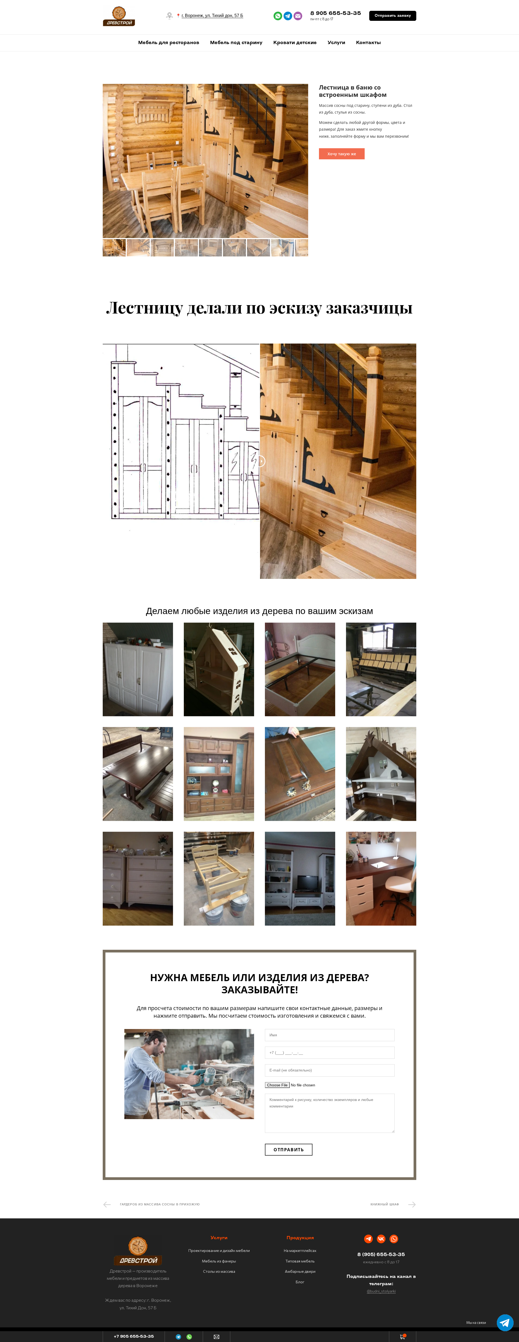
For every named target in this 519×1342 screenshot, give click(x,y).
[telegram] (288, 16)
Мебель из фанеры (219, 1261)
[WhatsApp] (189, 1336)
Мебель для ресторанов (168, 43)
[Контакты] (216, 1336)
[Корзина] (402, 1337)
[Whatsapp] (394, 1239)
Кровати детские (295, 43)
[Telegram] (368, 1239)
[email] (298, 16)
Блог (300, 1282)
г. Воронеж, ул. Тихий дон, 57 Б (212, 15)
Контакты (368, 43)
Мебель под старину (236, 43)
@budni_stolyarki (381, 1291)
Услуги (336, 43)
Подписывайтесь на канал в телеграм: (381, 1280)
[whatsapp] (278, 16)
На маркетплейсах (300, 1250)
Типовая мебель (300, 1261)
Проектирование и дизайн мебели (219, 1250)
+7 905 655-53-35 (134, 1337)
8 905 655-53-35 (335, 13)
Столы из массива (219, 1271)
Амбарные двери (300, 1271)
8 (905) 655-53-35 (381, 1255)
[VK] (381, 1239)
